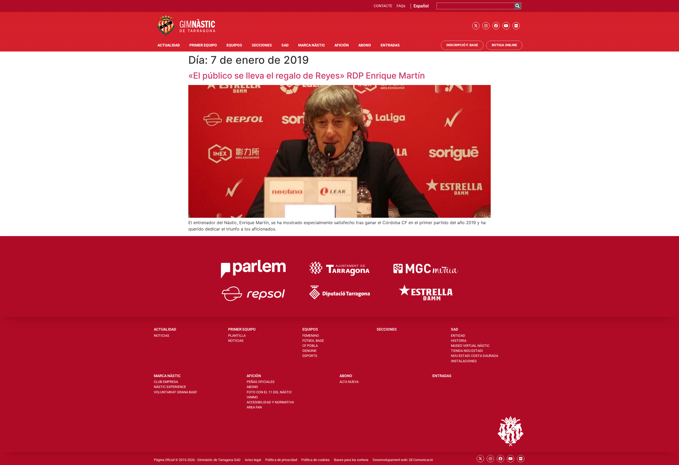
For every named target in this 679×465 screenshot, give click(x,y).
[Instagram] (486, 25)
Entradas (390, 45)
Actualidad (169, 45)
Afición (341, 45)
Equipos (234, 45)
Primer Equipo (203, 45)
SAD (285, 45)
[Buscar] (517, 6)
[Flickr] (516, 25)
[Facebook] (496, 25)
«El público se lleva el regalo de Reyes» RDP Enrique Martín (306, 75)
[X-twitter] (476, 25)
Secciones (262, 45)
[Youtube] (506, 25)
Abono (364, 45)
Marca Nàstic (311, 45)
